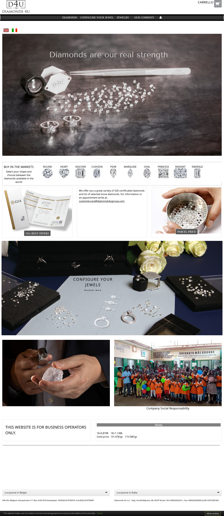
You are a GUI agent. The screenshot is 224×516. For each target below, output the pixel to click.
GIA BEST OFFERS (37, 233)
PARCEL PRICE (186, 231)
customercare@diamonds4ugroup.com (101, 201)
